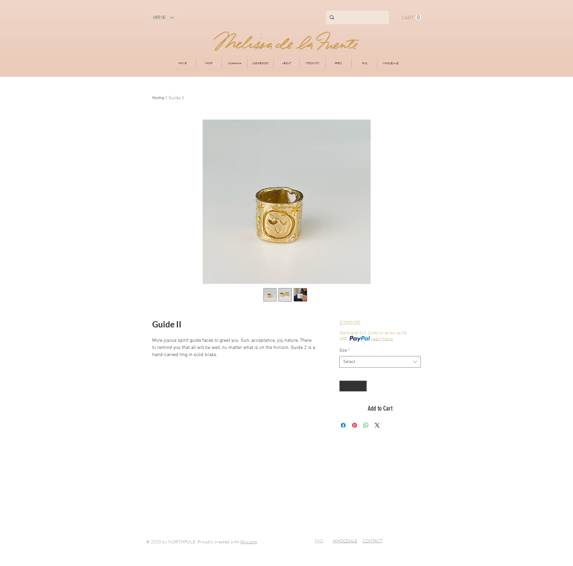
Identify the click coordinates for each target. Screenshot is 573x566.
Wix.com (248, 541)
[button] (163, 17)
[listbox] (163, 17)
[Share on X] (377, 425)
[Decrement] (344, 386)
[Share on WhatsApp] (365, 425)
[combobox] (380, 362)
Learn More (382, 338)
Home (158, 98)
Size (344, 350)
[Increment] (362, 386)
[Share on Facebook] (343, 425)
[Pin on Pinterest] (354, 425)
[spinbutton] (353, 386)
